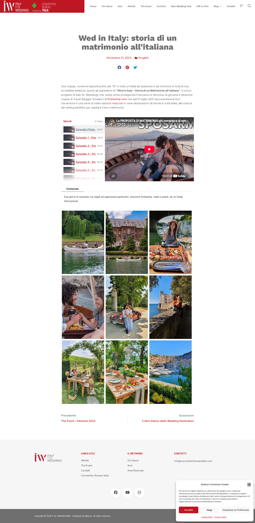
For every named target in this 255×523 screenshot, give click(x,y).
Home (93, 6)
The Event (146, 6)
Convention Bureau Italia (95, 475)
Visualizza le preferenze (235, 510)
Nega (209, 510)
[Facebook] (116, 492)
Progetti (143, 57)
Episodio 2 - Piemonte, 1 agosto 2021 (86, 145)
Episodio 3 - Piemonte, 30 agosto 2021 (85, 153)
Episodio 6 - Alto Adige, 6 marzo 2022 (85, 178)
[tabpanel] (149, 149)
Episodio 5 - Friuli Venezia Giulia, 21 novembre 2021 (85, 170)
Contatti (231, 6)
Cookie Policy (207, 517)
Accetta (188, 510)
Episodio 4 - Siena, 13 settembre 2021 (85, 162)
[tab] (83, 129)
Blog (216, 6)
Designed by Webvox (82, 516)
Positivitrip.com (117, 99)
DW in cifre (203, 6)
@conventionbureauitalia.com (195, 461)
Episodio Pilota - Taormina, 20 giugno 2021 (86, 129)
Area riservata (136, 470)
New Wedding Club (181, 6)
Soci (120, 6)
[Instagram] (139, 492)
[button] (249, 484)
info (176, 461)
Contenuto (72, 188)
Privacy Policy (220, 517)
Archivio (161, 6)
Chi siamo (107, 6)
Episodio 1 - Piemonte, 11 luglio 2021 (86, 137)
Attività (131, 6)
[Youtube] (127, 492)
